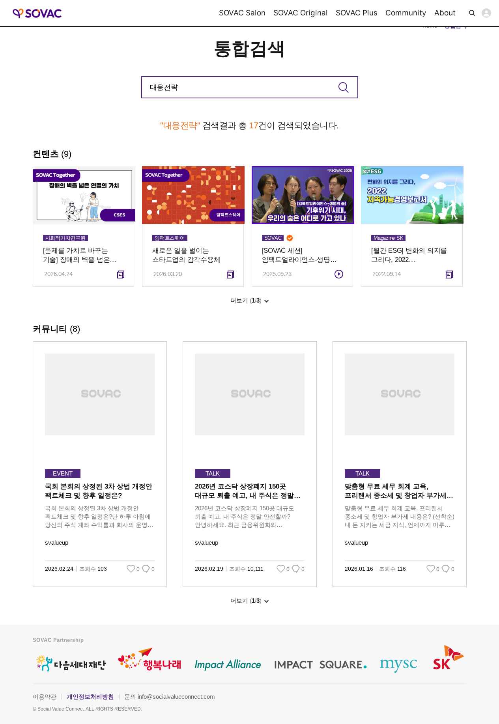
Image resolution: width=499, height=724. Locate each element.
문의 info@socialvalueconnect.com (169, 697)
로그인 (486, 13)
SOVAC (37, 13)
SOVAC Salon (242, 12)
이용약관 (44, 697)
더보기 (246, 300)
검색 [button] (472, 13)
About (445, 12)
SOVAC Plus (357, 12)
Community (405, 12)
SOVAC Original (300, 12)
